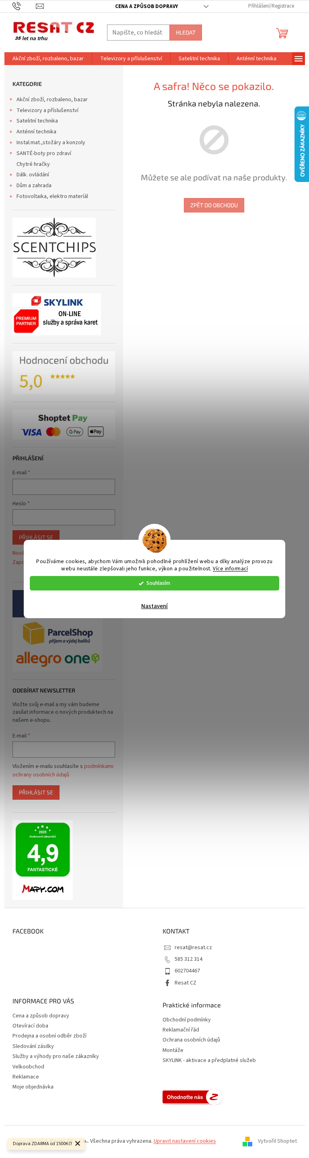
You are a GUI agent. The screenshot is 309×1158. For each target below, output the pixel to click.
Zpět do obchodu (214, 205)
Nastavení (154, 606)
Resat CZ (185, 983)
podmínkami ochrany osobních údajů (62, 770)
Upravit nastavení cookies (185, 1141)
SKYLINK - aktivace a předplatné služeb (209, 1060)
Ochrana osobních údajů (191, 1040)
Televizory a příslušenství (47, 110)
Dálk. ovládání (32, 175)
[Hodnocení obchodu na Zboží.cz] (192, 1097)
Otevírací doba (30, 1026)
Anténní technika (36, 132)
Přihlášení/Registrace (271, 6)
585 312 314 (188, 959)
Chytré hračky (33, 164)
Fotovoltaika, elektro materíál (52, 196)
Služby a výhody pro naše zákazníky (55, 1056)
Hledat (186, 32)
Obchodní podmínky (187, 1020)
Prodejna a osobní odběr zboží (49, 1036)
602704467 (187, 971)
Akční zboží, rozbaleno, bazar (52, 100)
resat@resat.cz (193, 948)
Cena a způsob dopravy (146, 6)
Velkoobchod (28, 1067)
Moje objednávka (33, 1087)
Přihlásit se (36, 537)
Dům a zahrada (34, 186)
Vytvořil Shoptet (277, 1141)
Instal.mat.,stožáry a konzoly (50, 143)
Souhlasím (158, 583)
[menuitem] (48, 58)
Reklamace (25, 1077)
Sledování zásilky (33, 1046)
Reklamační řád (181, 1030)
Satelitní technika (37, 121)
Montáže (173, 1050)
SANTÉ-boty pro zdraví (43, 153)
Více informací (230, 569)
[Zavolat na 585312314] (24, 6)
